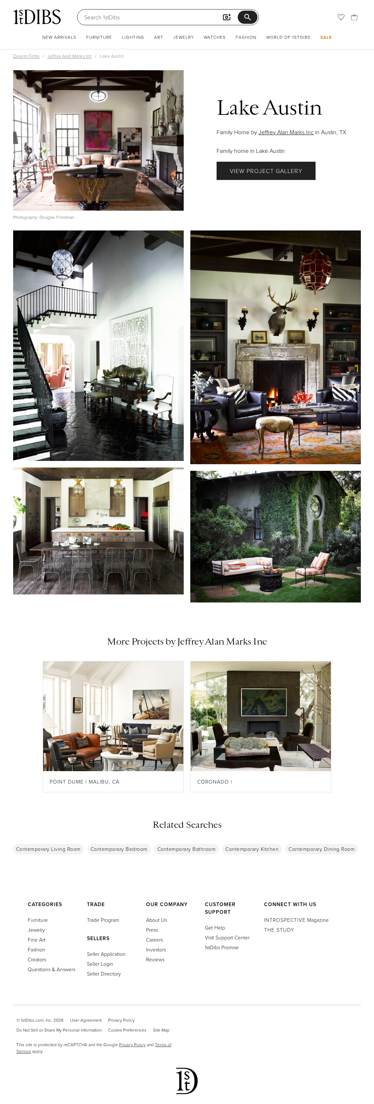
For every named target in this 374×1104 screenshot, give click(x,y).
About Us (156, 919)
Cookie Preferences (127, 1030)
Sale (326, 37)
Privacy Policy (121, 1020)
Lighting (133, 37)
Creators (37, 959)
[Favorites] (341, 17)
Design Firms (26, 56)
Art (158, 37)
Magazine (296, 919)
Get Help (215, 927)
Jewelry (183, 37)
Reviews (155, 959)
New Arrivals (59, 37)
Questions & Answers (51, 969)
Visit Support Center (227, 937)
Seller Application (106, 953)
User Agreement (86, 1020)
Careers (154, 939)
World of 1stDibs (288, 37)
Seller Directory (104, 973)
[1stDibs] (37, 17)
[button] (98, 140)
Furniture (99, 37)
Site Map (161, 1030)
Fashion (246, 37)
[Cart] (354, 17)
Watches (215, 37)
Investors (156, 949)
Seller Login (100, 963)
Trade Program (103, 919)
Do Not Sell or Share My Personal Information (59, 1030)
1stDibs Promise (222, 947)
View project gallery (266, 171)
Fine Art (36, 939)
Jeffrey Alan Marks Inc (69, 56)
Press (152, 929)
